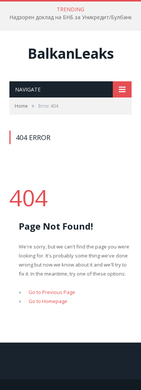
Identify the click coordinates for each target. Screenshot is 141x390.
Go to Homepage (48, 301)
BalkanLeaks (71, 53)
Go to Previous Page (52, 292)
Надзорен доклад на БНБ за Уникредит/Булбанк (70, 17)
